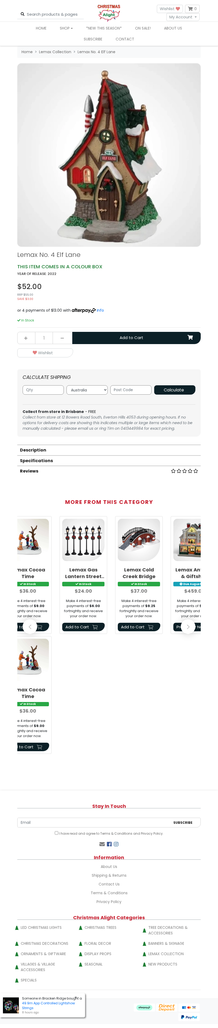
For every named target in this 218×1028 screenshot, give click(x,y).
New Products (162, 964)
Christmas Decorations (44, 943)
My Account (180, 17)
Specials (29, 980)
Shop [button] (65, 28)
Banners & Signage (166, 943)
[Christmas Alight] (109, 13)
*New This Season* (104, 28)
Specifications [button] (36, 461)
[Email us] (102, 844)
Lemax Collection (166, 953)
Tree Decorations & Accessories (168, 930)
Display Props (98, 953)
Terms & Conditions (116, 833)
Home (41, 28)
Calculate (174, 390)
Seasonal (94, 964)
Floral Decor (98, 943)
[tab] (109, 450)
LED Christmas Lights (41, 927)
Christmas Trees (100, 927)
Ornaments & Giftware (43, 953)
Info (100, 310)
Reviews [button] (29, 471)
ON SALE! (143, 28)
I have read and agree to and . (111, 833)
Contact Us (109, 884)
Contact (125, 39)
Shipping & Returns (109, 875)
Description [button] (33, 450)
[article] (83, 576)
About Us (173, 28)
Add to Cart (131, 337)
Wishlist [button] (168, 8)
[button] (45, 353)
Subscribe (93, 39)
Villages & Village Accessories (38, 967)
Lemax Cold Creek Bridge (139, 573)
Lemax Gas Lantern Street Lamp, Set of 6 (83, 573)
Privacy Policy (152, 833)
